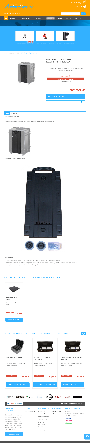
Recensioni (14, 113)
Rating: (13, 13)
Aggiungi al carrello (14, 319)
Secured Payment (73, 404)
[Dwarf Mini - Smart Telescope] (65, 36)
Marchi (38, 18)
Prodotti (13, 18)
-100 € (30, 42)
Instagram (68, 421)
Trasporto (11, 53)
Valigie (17, 53)
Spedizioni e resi (43, 419)
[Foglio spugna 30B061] (14, 289)
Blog (60, 18)
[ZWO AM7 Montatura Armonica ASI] (45, 36)
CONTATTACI (14, 434)
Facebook (68, 418)
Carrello (76, 2)
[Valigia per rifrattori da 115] (72, 346)
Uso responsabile (30, 411)
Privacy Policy (42, 411)
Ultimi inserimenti (57, 411)
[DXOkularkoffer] (18, 346)
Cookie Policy (42, 414)
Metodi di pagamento (41, 423)
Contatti (78, 18)
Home (5, 53)
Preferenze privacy (43, 416)
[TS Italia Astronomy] (19, 6)
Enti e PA (68, 18)
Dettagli (7, 113)
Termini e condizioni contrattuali (41, 429)
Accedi (78, 6)
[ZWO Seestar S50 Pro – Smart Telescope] (25, 36)
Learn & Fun (26, 18)
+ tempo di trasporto (65, 81)
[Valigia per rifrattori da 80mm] (45, 346)
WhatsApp (68, 423)
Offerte (50, 18)
